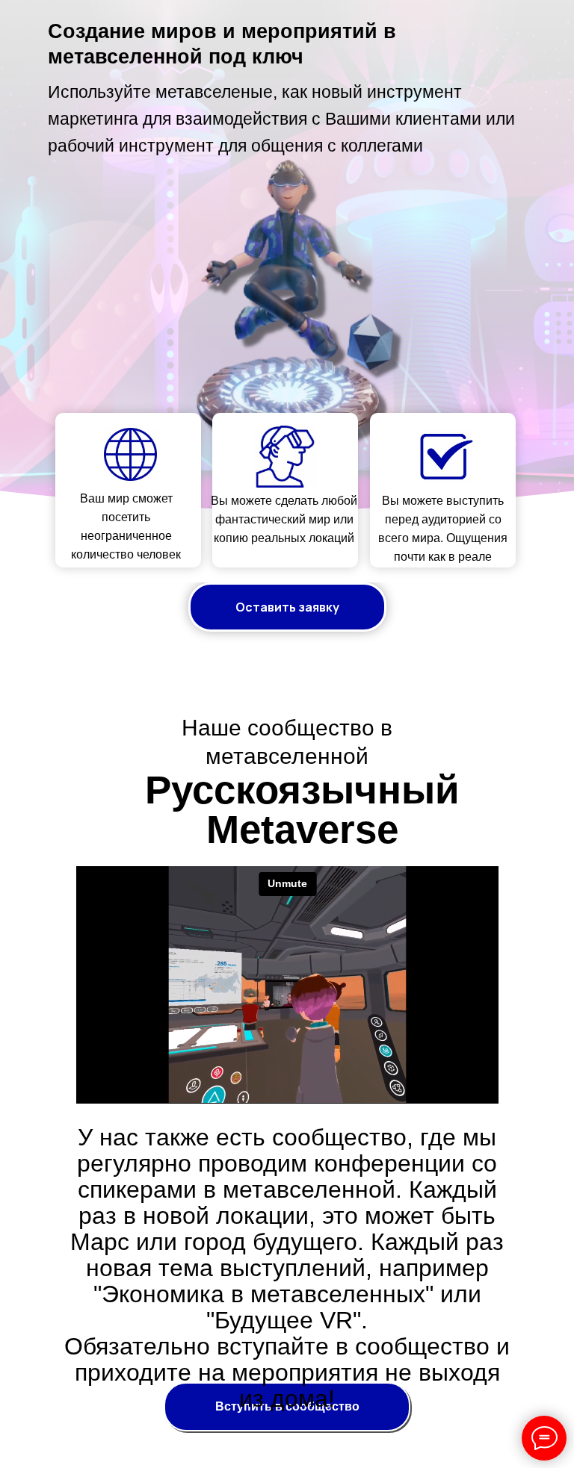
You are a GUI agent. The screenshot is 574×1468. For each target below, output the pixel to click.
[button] (287, 607)
